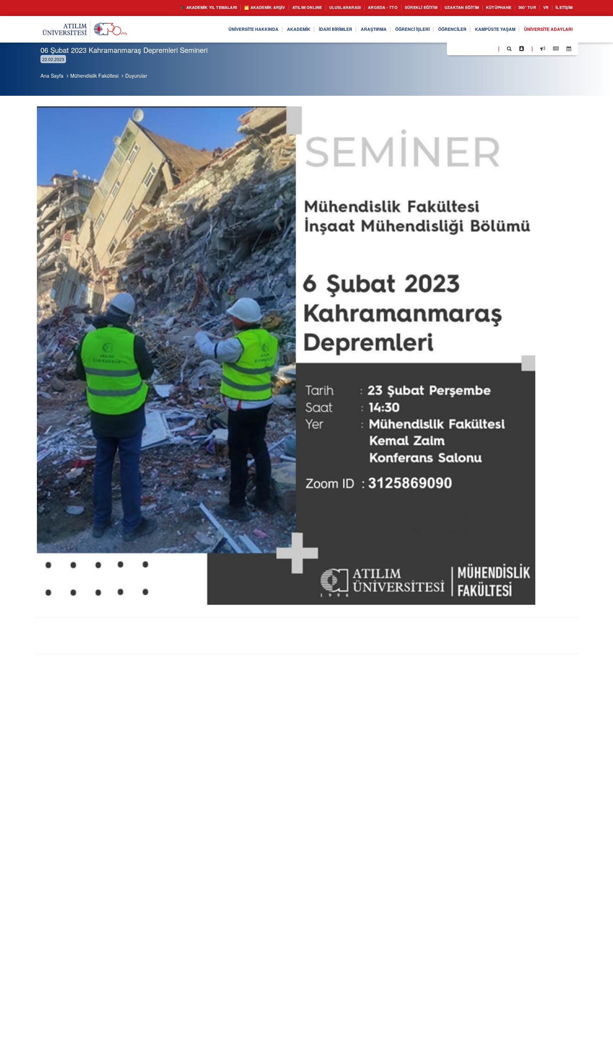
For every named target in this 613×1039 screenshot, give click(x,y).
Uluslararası (313, 7)
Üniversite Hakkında (213, 29)
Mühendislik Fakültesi (94, 75)
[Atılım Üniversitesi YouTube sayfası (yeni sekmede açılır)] (490, 48)
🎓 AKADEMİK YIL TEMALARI (156, 7)
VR (541, 7)
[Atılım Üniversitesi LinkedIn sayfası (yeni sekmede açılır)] (471, 48)
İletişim (562, 7)
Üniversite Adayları (545, 29)
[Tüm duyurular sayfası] (542, 48)
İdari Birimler (304, 29)
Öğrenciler (436, 29)
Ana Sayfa (51, 75)
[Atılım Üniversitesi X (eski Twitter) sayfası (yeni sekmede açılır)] (463, 49)
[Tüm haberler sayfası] (556, 48)
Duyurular (136, 75)
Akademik (263, 29)
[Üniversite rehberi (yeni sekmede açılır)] (521, 48)
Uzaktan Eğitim (446, 7)
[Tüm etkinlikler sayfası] (568, 48)
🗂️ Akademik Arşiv (221, 7)
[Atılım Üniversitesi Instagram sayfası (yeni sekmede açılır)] (481, 48)
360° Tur (520, 7)
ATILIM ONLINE (270, 7)
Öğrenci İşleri (391, 29)
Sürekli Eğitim (400, 7)
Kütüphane (488, 7)
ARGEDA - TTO (356, 7)
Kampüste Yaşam (485, 29)
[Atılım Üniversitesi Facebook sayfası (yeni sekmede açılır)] (454, 48)
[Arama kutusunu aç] (509, 48)
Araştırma (348, 29)
